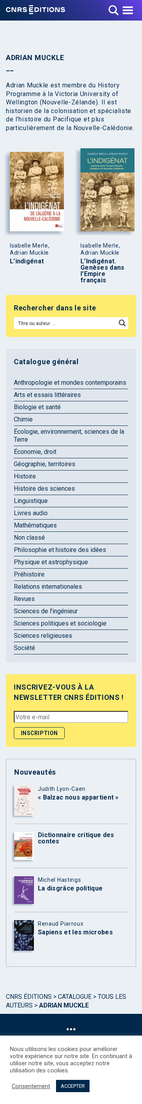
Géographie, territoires (44, 464)
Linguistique (31, 501)
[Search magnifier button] (122, 323)
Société (24, 648)
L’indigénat (27, 261)
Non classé (29, 537)
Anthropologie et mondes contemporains (70, 382)
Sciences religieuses (43, 635)
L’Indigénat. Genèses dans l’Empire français (102, 271)
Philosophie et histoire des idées (60, 550)
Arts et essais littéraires (47, 395)
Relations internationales (48, 586)
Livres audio (31, 513)
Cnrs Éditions (29, 996)
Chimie (23, 419)
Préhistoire (29, 574)
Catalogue (75, 996)
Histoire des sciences (44, 488)
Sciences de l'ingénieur (46, 611)
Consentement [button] (31, 1086)
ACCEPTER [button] (73, 1086)
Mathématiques (35, 525)
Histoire (25, 476)
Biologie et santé (37, 407)
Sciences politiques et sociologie (60, 623)
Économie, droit (35, 452)
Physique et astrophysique (51, 562)
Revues (24, 599)
